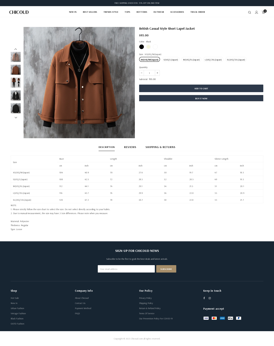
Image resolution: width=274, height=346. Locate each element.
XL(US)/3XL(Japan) (236, 59)
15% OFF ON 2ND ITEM (149, 3)
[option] (79, 82)
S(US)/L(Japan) (171, 59)
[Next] (15, 117)
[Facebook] (205, 298)
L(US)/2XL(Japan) (213, 59)
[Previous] (15, 49)
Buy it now (201, 98)
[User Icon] (256, 12)
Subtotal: (143, 79)
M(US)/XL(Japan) (191, 59)
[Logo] (25, 12)
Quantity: (143, 67)
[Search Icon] (249, 12)
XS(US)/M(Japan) (149, 59)
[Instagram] (211, 298)
